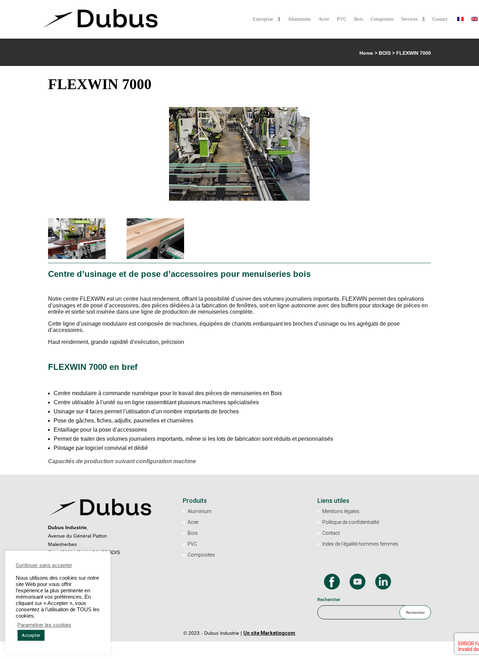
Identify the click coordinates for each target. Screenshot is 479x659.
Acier (323, 19)
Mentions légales (340, 511)
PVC (341, 19)
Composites (382, 19)
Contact (439, 19)
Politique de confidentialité (350, 522)
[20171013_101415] (77, 259)
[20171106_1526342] (155, 259)
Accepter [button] (31, 635)
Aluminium (299, 19)
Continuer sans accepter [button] (44, 565)
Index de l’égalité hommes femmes (360, 544)
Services (409, 19)
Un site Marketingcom (269, 633)
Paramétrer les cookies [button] (44, 625)
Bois (358, 19)
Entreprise (263, 19)
